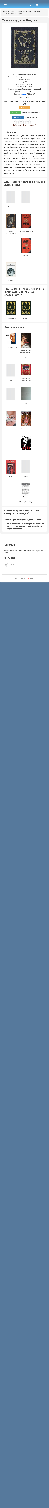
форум (12, 551)
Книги (13, 11)
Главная (6, 11)
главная (6, 551)
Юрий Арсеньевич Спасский (29, 89)
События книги (24, 98)
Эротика (36, 11)
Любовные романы (24, 11)
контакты (18, 551)
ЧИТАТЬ (16, 113)
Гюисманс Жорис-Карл (27, 74)
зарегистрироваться (15, 529)
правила (34, 551)
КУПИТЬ (25, 108)
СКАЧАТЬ (19, 118)
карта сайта (27, 551)
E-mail (12, 564)
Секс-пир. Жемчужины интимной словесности (27, 77)
